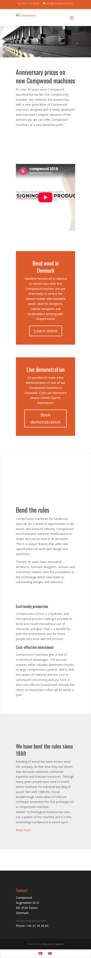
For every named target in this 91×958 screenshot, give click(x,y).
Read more (23, 830)
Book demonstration (45, 418)
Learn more (45, 331)
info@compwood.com (31, 921)
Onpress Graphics (53, 944)
